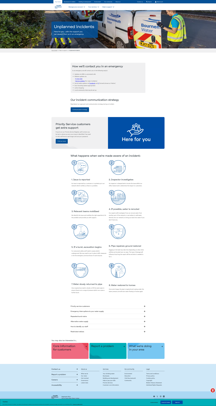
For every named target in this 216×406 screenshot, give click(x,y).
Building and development (110, 378)
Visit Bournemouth (130, 378)
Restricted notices (77, 331)
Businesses (106, 376)
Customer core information (111, 385)
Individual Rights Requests (154, 385)
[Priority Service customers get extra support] (136, 133)
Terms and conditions (152, 373)
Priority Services (108, 383)
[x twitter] (157, 396)
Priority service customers (80, 306)
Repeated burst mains (79, 316)
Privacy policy (150, 376)
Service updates (80, 81)
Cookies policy (150, 378)
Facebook (92, 83)
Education (128, 376)
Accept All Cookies (166, 402)
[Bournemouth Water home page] (59, 6)
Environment (128, 373)
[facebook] (154, 396)
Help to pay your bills (109, 380)
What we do (84, 373)
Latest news (84, 383)
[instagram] (160, 396)
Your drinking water (108, 373)
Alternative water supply (79, 321)
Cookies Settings (154, 402)
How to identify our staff (79, 326)
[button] (212, 390)
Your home (54, 50)
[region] (108, 402)
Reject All (177, 402)
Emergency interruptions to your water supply (87, 311)
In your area (78, 79)
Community (128, 380)
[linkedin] (164, 396)
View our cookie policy (78, 404)
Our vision (84, 376)
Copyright (149, 380)
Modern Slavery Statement (154, 383)
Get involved (85, 378)
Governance (84, 380)
